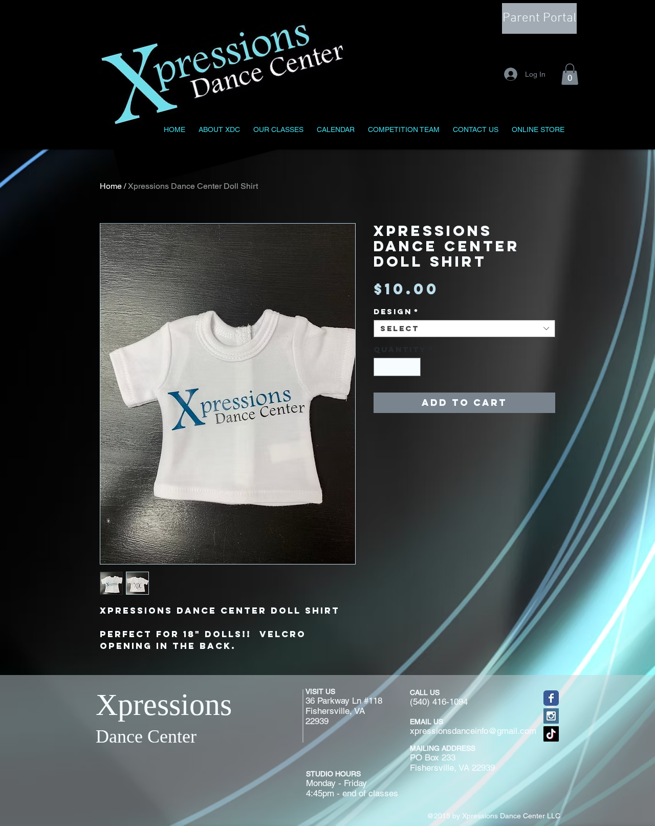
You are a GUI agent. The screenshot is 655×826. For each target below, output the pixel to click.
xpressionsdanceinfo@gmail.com (473, 731)
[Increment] (413, 367)
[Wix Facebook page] (551, 698)
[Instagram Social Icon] (551, 716)
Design (396, 312)
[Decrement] (381, 367)
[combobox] (464, 328)
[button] (570, 74)
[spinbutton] (397, 367)
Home (111, 186)
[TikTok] (551, 734)
